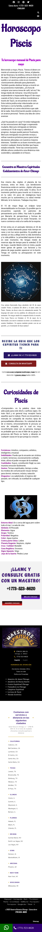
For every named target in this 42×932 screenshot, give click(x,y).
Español (17, 660)
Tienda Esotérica (15, 695)
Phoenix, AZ (12, 867)
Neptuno (20, 543)
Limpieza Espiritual (16, 689)
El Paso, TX (12, 789)
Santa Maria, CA (13, 762)
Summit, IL (12, 802)
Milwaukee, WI (13, 886)
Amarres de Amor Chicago (18, 679)
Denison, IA (12, 854)
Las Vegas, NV (13, 844)
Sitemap (36, 921)
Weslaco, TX (12, 782)
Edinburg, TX (12, 778)
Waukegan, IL (13, 808)
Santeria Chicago (23, 372)
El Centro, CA (12, 755)
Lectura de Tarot (14, 692)
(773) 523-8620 (22, 656)
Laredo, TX (12, 771)
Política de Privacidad (21, 674)
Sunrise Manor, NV (14, 838)
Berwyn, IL (12, 812)
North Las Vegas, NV (15, 841)
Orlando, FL (12, 828)
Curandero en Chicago (17, 687)
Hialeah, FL (12, 821)
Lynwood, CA (12, 752)
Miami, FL (11, 825)
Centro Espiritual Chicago (18, 684)
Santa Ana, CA (13, 758)
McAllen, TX (12, 785)
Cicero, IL (11, 798)
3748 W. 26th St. (22, 651)
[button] (38, 12)
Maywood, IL (12, 805)
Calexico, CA (12, 745)
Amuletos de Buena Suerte (19, 682)
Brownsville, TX (13, 775)
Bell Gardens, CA (14, 748)
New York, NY (13, 876)
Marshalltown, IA (14, 857)
